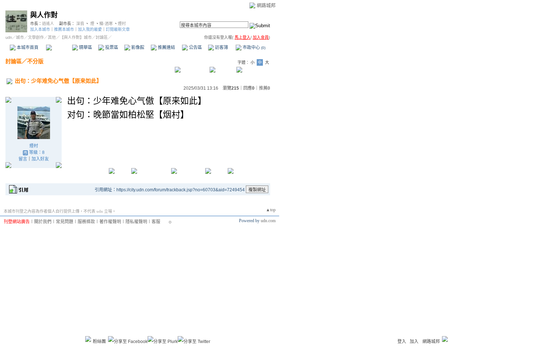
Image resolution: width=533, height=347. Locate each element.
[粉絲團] (88, 339)
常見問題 (64, 221)
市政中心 (253, 47)
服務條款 (86, 221)
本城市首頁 (27, 47)
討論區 (59, 47)
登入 (401, 341)
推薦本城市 (64, 29)
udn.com (268, 220)
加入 (414, 341)
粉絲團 (99, 341)
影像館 (137, 47)
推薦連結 (166, 47)
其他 (52, 37)
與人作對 (44, 15)
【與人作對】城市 (76, 37)
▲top (271, 209)
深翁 (80, 23)
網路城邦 (266, 5)
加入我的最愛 (90, 29)
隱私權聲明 (136, 221)
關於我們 (42, 221)
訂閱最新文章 (118, 29)
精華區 (85, 47)
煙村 (122, 23)
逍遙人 (48, 23)
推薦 (264, 88)
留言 (22, 159)
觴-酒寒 (106, 23)
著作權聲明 (110, 221)
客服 (156, 221)
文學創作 (36, 37)
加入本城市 (40, 29)
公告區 (195, 47)
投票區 (111, 47)
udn (8, 37)
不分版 (35, 61)
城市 (20, 37)
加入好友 (40, 159)
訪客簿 (221, 47)
